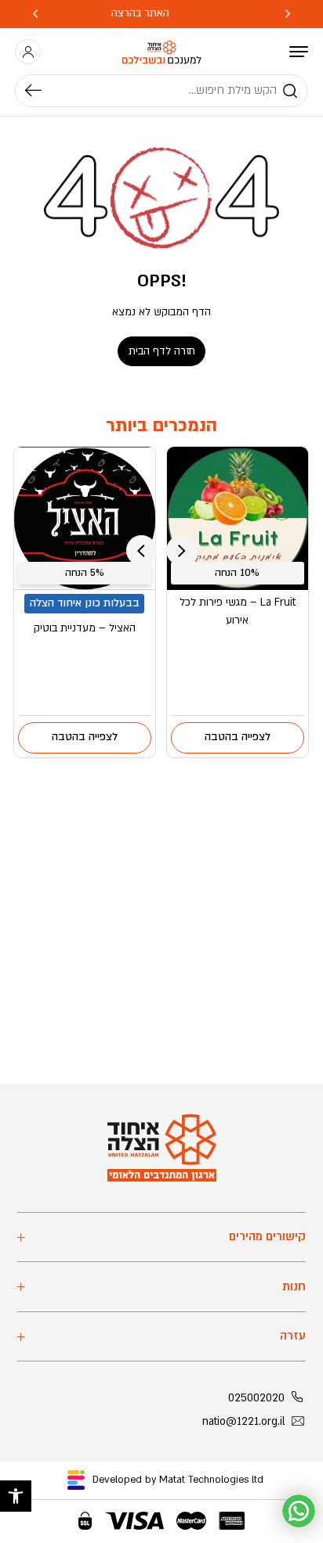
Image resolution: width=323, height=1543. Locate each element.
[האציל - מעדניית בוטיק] (84, 518)
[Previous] (287, 14)
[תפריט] (298, 51)
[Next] (35, 14)
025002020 (256, 1398)
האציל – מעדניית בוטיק (85, 628)
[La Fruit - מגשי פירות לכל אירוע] (237, 518)
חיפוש (40, 91)
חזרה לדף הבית (162, 351)
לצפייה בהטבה (237, 737)
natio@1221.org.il (243, 1422)
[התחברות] (28, 52)
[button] (15, 1496)
